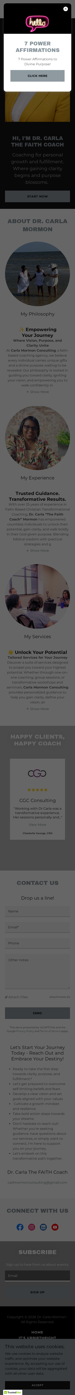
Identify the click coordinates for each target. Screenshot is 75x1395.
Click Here (38, 76)
